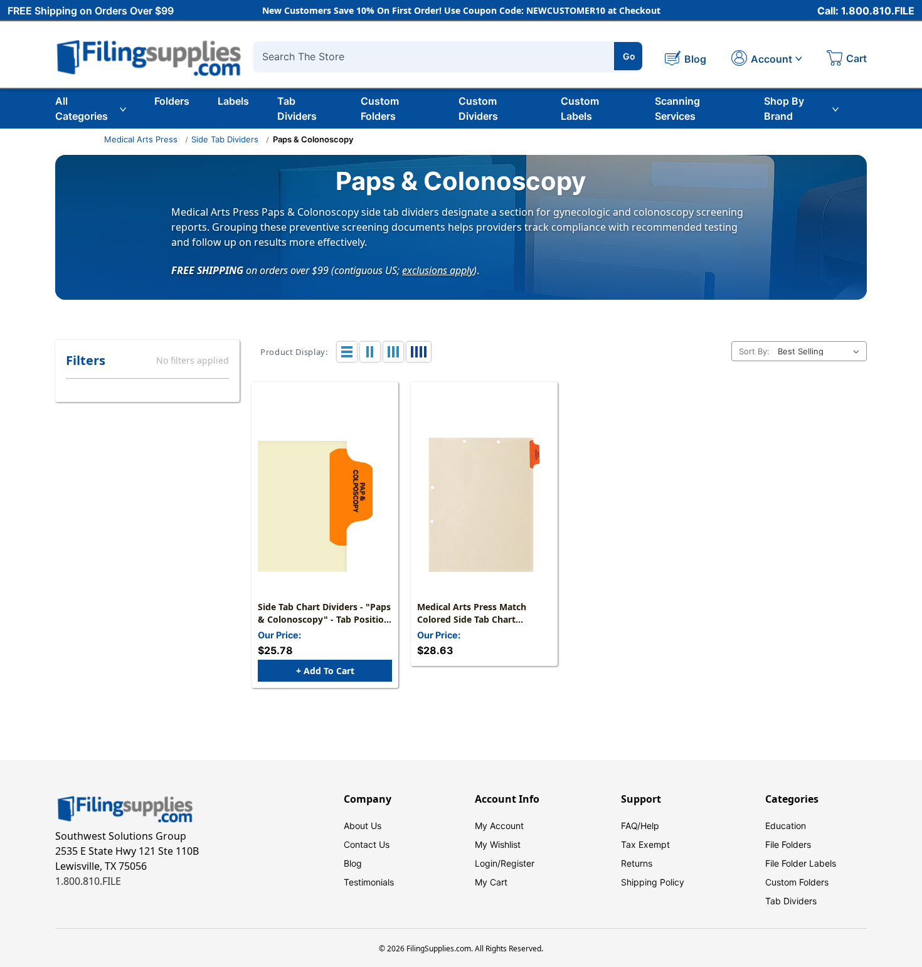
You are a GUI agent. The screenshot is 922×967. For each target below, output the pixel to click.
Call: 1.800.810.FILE (865, 10)
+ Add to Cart (325, 671)
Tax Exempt (645, 844)
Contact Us (366, 844)
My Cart (491, 882)
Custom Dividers (478, 108)
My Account (499, 825)
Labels (233, 101)
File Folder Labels (800, 863)
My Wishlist (498, 844)
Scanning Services (677, 108)
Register (517, 863)
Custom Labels (580, 108)
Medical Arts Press (141, 139)
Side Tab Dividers (224, 139)
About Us (362, 825)
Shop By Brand (784, 108)
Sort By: (754, 351)
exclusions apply (438, 270)
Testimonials (369, 882)
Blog (353, 863)
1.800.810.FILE (88, 881)
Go (629, 56)
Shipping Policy (652, 882)
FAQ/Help (640, 825)
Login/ (488, 863)
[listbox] (821, 351)
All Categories (81, 108)
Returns (636, 863)
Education (785, 825)
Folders (171, 101)
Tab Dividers (297, 108)
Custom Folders (380, 108)
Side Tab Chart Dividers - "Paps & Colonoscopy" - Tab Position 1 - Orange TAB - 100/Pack (324, 613)
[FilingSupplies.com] (149, 56)
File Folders (788, 844)
